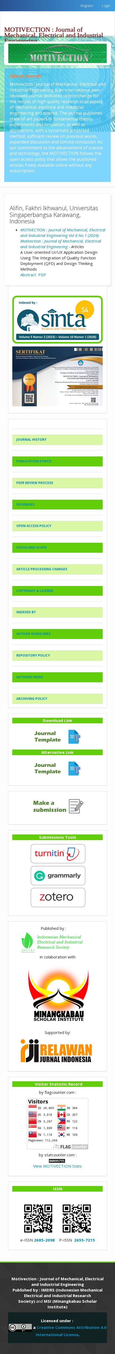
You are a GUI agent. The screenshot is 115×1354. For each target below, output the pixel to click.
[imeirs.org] (57, 942)
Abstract (28, 274)
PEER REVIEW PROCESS (34, 483)
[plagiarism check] (58, 853)
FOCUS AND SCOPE (31, 547)
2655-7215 (84, 1240)
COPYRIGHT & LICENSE (34, 590)
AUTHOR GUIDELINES (33, 633)
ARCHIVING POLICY (31, 698)
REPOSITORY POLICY (33, 655)
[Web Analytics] (57, 1160)
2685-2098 (44, 1240)
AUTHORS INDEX (29, 677)
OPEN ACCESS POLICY (33, 526)
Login (106, 5)
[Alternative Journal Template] (57, 767)
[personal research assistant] (58, 897)
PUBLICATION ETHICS (33, 461)
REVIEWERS (25, 504)
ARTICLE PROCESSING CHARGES (41, 569)
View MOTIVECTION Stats (57, 1166)
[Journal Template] (57, 736)
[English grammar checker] (58, 875)
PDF (42, 274)
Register (86, 5)
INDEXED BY (26, 612)
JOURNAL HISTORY (31, 439)
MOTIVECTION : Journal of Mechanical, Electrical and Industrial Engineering (53, 31)
